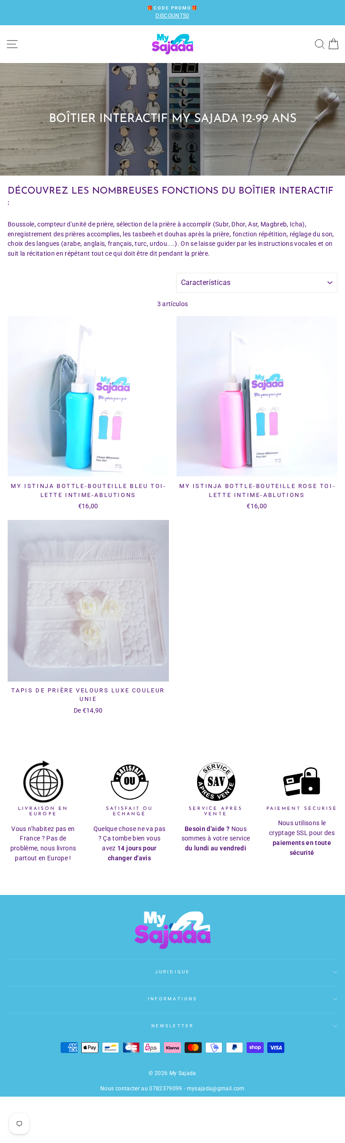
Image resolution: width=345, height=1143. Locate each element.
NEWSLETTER (172, 1025)
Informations (172, 998)
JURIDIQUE (172, 971)
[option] (172, 13)
